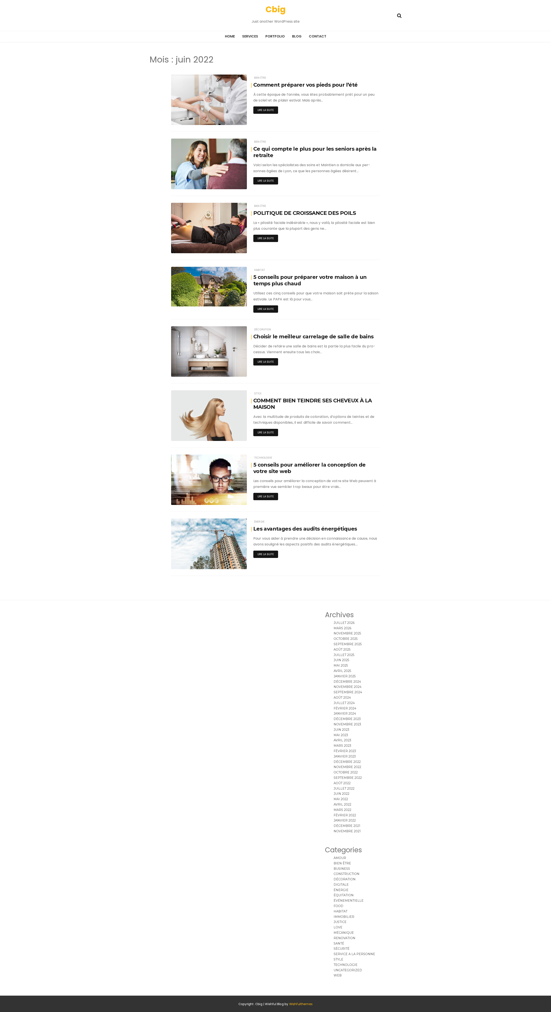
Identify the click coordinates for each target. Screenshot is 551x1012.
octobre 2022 (346, 772)
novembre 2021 (347, 831)
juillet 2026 (344, 623)
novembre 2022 (347, 767)
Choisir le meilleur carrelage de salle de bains (313, 336)
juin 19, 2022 (233, 183)
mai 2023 (341, 735)
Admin (188, 119)
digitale (341, 885)
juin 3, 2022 (233, 563)
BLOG (297, 36)
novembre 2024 (347, 687)
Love (338, 927)
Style (258, 393)
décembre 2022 (347, 762)
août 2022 (342, 783)
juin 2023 (341, 730)
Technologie (263, 457)
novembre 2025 (347, 633)
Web (338, 975)
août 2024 (342, 698)
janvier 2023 (345, 756)
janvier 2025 (345, 676)
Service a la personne (354, 954)
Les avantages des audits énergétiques (305, 529)
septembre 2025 (348, 644)
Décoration (262, 329)
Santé (339, 943)
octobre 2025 (346, 639)
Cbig (276, 9)
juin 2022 (341, 794)
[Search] (399, 15)
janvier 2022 (345, 820)
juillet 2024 (344, 703)
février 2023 (345, 751)
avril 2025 (342, 671)
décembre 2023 (347, 719)
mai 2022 (341, 799)
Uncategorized (348, 970)
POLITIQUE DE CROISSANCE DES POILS (304, 213)
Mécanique (344, 933)
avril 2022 (342, 804)
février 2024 (345, 708)
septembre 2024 (348, 692)
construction (346, 874)
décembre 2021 (347, 826)
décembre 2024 (347, 682)
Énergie (259, 521)
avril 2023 (342, 740)
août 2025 (342, 649)
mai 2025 (341, 665)
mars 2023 (342, 746)
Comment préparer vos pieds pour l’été (305, 85)
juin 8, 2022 (233, 498)
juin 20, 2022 (233, 118)
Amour (340, 858)
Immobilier (344, 917)
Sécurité (342, 949)
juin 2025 (341, 660)
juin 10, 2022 (233, 370)
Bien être (260, 78)
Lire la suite (266, 110)
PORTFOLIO (275, 36)
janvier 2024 (345, 713)
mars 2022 (342, 810)
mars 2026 (342, 628)
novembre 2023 (347, 724)
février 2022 (345, 815)
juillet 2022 (344, 788)
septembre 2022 (348, 778)
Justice (340, 922)
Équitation (344, 895)
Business (342, 869)
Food (338, 906)
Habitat (259, 270)
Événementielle (349, 901)
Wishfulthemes (301, 1004)
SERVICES (250, 36)
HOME (230, 36)
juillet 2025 (344, 655)
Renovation (344, 938)
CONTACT (317, 36)
